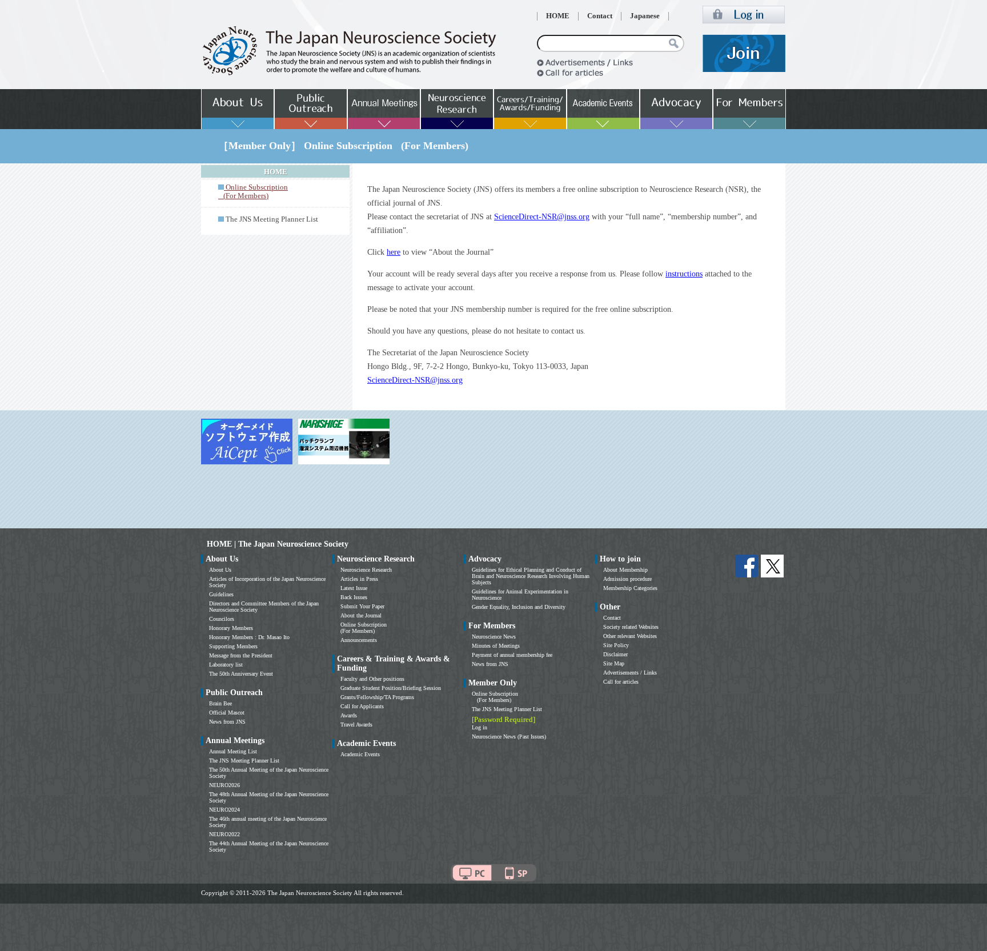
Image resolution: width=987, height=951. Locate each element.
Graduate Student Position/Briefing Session (390, 688)
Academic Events (360, 754)
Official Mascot (226, 712)
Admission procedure (627, 579)
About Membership (625, 570)
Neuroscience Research (366, 570)
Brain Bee (220, 703)
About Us (220, 570)
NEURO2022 (224, 834)
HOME (557, 16)
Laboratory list (226, 664)
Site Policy (616, 645)
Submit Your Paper (362, 606)
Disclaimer (615, 654)
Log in (479, 727)
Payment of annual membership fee (512, 655)
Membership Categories (630, 588)
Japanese (645, 16)
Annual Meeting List (233, 751)
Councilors (221, 619)
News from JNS (227, 722)
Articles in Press (359, 579)
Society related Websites (631, 627)
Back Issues (353, 597)
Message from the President (240, 655)
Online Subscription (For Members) (363, 627)
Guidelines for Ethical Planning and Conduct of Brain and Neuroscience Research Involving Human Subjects (530, 576)
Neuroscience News (494, 636)
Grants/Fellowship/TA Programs (377, 697)
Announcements (358, 640)
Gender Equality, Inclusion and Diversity (518, 607)
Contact (599, 16)
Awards (348, 715)
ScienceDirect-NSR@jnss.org (541, 216)
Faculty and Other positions (372, 679)
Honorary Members (231, 628)
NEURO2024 (224, 809)
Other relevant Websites (630, 636)
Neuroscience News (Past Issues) (509, 736)
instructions (684, 274)
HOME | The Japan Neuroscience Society (277, 544)
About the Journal (361, 615)
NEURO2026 (224, 785)
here (393, 252)
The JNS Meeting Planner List (272, 219)
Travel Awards (356, 724)
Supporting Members (233, 646)
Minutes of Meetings (496, 646)
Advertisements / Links (630, 672)
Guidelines (221, 594)
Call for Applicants (362, 706)
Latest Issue (353, 588)
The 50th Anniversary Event (241, 674)
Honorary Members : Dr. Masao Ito (249, 637)
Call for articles (621, 682)
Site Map (613, 663)
